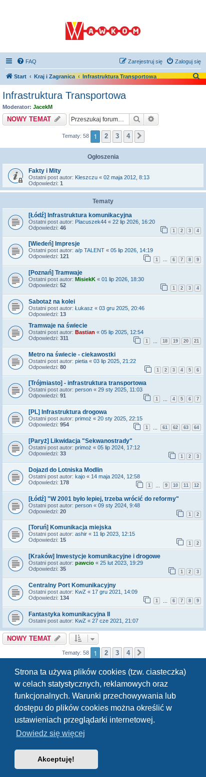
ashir (81, 534)
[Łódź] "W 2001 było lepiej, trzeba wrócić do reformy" (103, 498)
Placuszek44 (90, 222)
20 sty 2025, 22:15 (120, 418)
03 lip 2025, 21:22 (115, 361)
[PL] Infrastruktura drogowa (67, 411)
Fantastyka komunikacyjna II (69, 614)
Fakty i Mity (44, 170)
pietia (81, 361)
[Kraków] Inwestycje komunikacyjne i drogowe (94, 556)
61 (165, 427)
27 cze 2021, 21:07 (115, 621)
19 (175, 341)
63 (186, 427)
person (83, 389)
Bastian (85, 332)
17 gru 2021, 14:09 (115, 592)
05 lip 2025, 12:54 (122, 332)
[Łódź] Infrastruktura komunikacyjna (80, 215)
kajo (80, 476)
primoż (83, 418)
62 (175, 427)
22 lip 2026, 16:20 (133, 222)
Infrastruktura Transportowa (64, 95)
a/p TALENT (89, 250)
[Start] (103, 26)
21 (196, 341)
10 (175, 485)
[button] (139, 136)
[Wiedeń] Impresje (54, 243)
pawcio (84, 563)
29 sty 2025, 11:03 (120, 389)
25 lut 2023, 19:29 (121, 563)
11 (186, 485)
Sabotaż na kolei (51, 301)
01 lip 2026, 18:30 (123, 279)
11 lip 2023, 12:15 (114, 534)
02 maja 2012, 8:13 (127, 177)
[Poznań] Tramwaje (55, 272)
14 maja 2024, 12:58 (115, 476)
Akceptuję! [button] (56, 759)
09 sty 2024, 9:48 (119, 505)
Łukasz (84, 308)
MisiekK (85, 279)
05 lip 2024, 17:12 (119, 447)
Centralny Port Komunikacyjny (72, 585)
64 (196, 427)
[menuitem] (26, 61)
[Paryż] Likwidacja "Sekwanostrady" (80, 440)
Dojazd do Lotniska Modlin (65, 469)
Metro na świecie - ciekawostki (72, 354)
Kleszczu (86, 177)
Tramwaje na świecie (58, 325)
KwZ (80, 592)
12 (196, 485)
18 (165, 341)
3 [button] (117, 136)
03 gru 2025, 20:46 (121, 308)
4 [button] (128, 136)
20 (186, 341)
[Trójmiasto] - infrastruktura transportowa (87, 383)
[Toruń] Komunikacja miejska (70, 527)
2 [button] (106, 136)
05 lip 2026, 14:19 (131, 250)
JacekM (42, 107)
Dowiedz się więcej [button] (50, 733)
